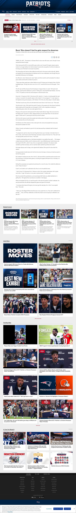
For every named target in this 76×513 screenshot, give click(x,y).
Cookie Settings (49, 508)
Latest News (22, 479)
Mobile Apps (54, 486)
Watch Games (43, 490)
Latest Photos (22, 484)
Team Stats (32, 484)
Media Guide (54, 488)
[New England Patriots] (38, 502)
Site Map (22, 492)
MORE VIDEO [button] (38, 425)
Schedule (32, 488)
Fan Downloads (54, 484)
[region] (38, 509)
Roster (33, 479)
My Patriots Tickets (43, 481)
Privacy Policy (10, 511)
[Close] (74, 509)
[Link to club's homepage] (3, 11)
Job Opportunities (54, 490)
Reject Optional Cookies (58, 508)
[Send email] (56, 57)
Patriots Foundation (22, 486)
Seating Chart (43, 486)
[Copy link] (59, 57)
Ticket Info (43, 479)
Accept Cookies (67, 508)
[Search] (56, 11)
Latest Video (22, 481)
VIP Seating (43, 484)
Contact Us (54, 492)
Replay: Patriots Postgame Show (15, 20)
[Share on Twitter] (54, 57)
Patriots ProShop (54, 479)
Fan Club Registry (54, 481)
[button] (35, 41)
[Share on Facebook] (52, 57)
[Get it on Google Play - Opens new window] (42, 498)
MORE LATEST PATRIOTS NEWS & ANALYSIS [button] (38, 44)
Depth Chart (32, 481)
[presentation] (72, 41)
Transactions (32, 486)
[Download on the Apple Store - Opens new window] (34, 497)
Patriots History (22, 488)
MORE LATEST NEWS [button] (38, 318)
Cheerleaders (22, 490)
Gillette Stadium (43, 488)
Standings (32, 490)
